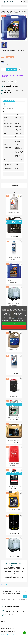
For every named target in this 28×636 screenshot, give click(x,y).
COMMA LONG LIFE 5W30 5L (14, 417)
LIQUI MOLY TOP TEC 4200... (14, 280)
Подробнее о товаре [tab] (9, 100)
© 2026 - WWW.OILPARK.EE (7, 634)
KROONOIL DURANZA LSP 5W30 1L (14, 509)
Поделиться (8, 81)
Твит (12, 81)
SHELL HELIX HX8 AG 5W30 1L (14, 212)
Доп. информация (6, 320)
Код (4, 108)
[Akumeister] (14, 584)
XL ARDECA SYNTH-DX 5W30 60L (14, 395)
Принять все (14, 323)
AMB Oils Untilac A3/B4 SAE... (14, 303)
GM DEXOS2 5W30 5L (14, 349)
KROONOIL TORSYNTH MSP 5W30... (14, 532)
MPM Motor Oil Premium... (14, 440)
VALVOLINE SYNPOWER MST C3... (14, 372)
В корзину (11, 69)
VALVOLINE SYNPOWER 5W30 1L (14, 257)
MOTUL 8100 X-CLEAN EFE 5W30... (14, 463)
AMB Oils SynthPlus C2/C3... (14, 554)
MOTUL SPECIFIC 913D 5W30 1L (14, 486)
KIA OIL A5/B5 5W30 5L (14, 235)
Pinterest (15, 81)
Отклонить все (14, 327)
